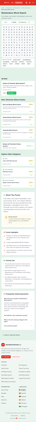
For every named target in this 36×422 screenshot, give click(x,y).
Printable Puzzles (6, 371)
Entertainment (16, 8)
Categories (19, 2)
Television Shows (26, 8)
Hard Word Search (24, 375)
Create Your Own (24, 368)
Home (7, 2)
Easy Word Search (6, 375)
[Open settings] (29, 2)
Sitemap (23, 415)
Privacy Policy (14, 415)
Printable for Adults (24, 371)
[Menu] (33, 2)
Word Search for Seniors (8, 381)
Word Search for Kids (7, 378)
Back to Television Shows (12, 335)
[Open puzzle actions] (32, 22)
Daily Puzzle (16, 356)
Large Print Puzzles (24, 378)
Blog (2, 396)
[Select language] (26, 2)
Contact (3, 403)
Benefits (3, 393)
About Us (4, 400)
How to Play (4, 390)
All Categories (23, 365)
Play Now (7, 356)
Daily (12, 2)
